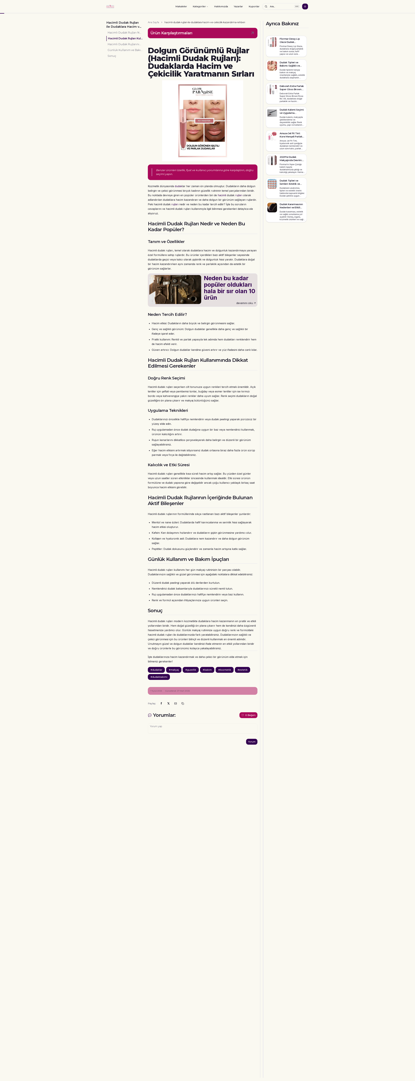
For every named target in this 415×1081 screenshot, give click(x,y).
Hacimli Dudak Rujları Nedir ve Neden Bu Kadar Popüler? (125, 32)
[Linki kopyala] (183, 703)
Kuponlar (254, 6)
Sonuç (112, 55)
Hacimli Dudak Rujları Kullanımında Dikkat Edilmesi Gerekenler (125, 38)
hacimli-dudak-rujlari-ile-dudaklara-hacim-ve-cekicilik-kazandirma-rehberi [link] (205, 22)
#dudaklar (156, 669)
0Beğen (250, 715)
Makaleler (181, 6)
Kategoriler (199, 6)
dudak (178, 186)
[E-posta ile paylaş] (175, 703)
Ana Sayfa (153, 22)
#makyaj (174, 669)
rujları (238, 195)
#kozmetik (224, 669)
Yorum (251, 741)
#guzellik (190, 669)
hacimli (222, 195)
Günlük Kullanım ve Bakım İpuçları (125, 50)
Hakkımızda (221, 6)
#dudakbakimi (158, 677)
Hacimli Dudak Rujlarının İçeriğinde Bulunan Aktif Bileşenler (125, 44)
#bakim (207, 669)
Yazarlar (238, 6)
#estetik (242, 669)
